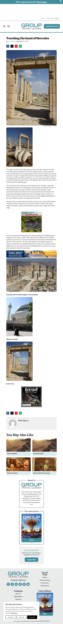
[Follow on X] (8, 584)
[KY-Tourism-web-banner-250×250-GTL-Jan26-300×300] (31, 408)
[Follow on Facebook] (12, 584)
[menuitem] (4, 26)
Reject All (21, 617)
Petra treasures (12, 473)
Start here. (42, 1)
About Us (18, 593)
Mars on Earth (12, 453)
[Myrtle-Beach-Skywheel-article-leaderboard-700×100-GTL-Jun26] (31, 257)
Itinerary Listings (45, 580)
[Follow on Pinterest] (24, 584)
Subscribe (18, 599)
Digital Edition (18, 596)
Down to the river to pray (41, 473)
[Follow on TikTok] (20, 584)
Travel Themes (44, 585)
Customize (11, 617)
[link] (7, 46)
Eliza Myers (11, 41)
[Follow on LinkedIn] (28, 584)
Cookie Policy (13, 613)
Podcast (44, 577)
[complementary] (21, 611)
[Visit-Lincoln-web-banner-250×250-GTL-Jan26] (31, 233)
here (31, 504)
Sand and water (38, 453)
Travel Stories (45, 583)
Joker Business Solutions (43, 621)
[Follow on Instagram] (16, 584)
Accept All (32, 617)
